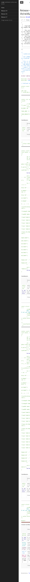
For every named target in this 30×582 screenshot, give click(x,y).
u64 (22, 90)
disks (26, 152)
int (27, 99)
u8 (27, 156)
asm (28, 175)
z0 (27, 162)
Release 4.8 (4, 14)
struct (27, 306)
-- (25, 204)
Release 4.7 (4, 17)
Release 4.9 (4, 11)
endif (23, 520)
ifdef (23, 76)
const (27, 86)
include (24, 79)
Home (2, 7)
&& (27, 108)
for (28, 183)
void (23, 101)
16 (23, 372)
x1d (25, 90)
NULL (28, 310)
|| (28, 111)
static (23, 99)
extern (23, 86)
